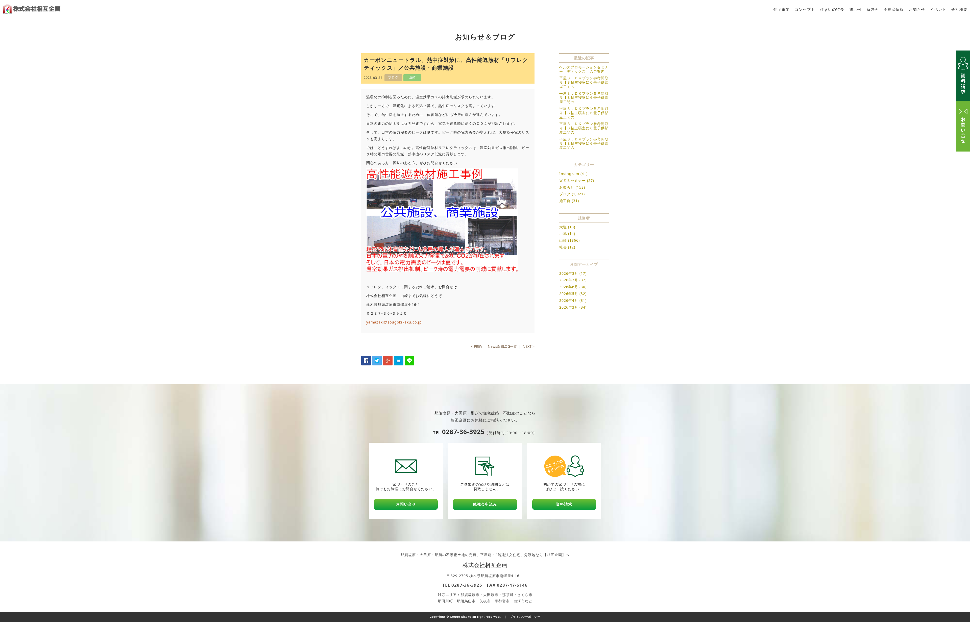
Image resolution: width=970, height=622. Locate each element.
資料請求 (564, 504)
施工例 (855, 9)
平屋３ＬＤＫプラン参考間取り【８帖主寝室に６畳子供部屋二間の (584, 82)
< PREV (476, 346)
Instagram (569, 173)
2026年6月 (568, 286)
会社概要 (959, 9)
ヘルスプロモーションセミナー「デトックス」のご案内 (584, 69)
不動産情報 (894, 9)
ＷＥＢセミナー (572, 180)
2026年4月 (568, 300)
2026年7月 (568, 280)
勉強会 (872, 9)
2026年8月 (568, 273)
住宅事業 (781, 9)
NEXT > (529, 346)
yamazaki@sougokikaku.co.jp (394, 322)
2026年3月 (568, 307)
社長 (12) (567, 247)
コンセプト (805, 9)
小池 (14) (567, 233)
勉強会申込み (485, 504)
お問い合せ (406, 504)
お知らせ (917, 9)
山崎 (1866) (569, 240)
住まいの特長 (832, 9)
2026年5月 (568, 293)
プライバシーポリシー (525, 616)
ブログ (565, 193)
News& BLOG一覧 (502, 346)
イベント (938, 9)
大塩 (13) (567, 227)
